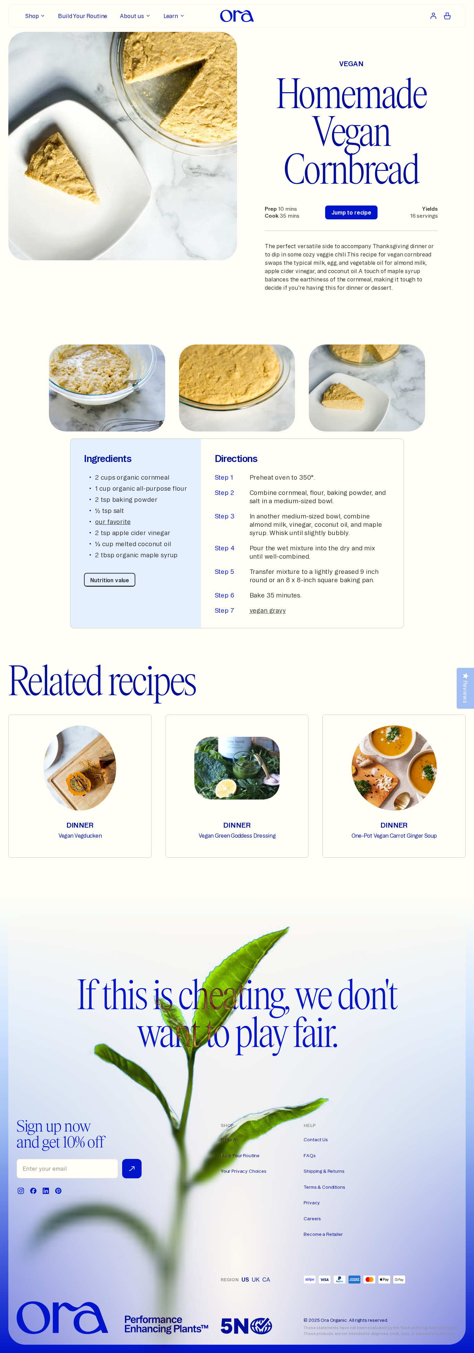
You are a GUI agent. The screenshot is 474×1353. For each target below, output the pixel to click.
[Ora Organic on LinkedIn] (46, 1191)
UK (256, 1279)
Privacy (312, 1202)
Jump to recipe (351, 212)
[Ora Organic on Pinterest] (58, 1191)
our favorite (112, 521)
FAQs (309, 1155)
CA (266, 1279)
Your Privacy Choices (243, 1171)
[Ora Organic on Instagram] (21, 1191)
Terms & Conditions (324, 1187)
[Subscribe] (132, 1168)
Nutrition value (109, 580)
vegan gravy (267, 610)
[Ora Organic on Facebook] (33, 1191)
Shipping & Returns (324, 1171)
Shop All (229, 1139)
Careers (312, 1218)
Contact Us (316, 1139)
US (245, 1279)
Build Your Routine (240, 1155)
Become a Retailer (323, 1234)
